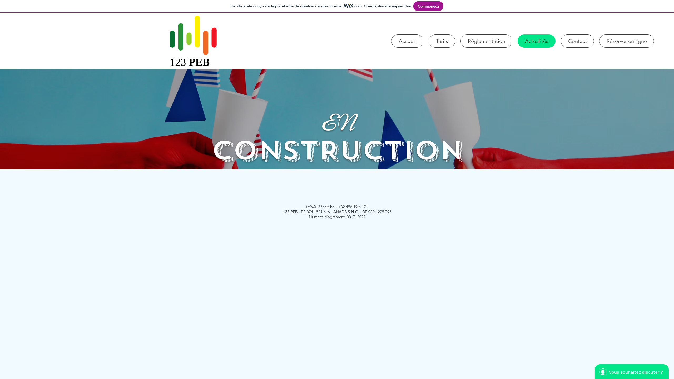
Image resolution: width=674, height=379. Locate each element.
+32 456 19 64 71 (353, 206)
